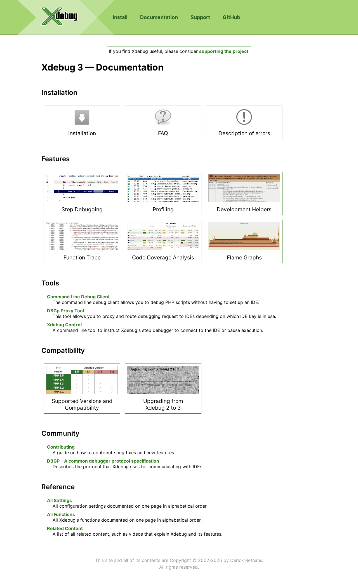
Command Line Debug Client (78, 296)
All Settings (59, 500)
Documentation (159, 17)
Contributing (61, 447)
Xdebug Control (64, 324)
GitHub (231, 17)
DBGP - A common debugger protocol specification (103, 461)
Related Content (65, 528)
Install (120, 17)
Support (200, 17)
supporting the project (223, 51)
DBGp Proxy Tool (65, 310)
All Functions (61, 514)
